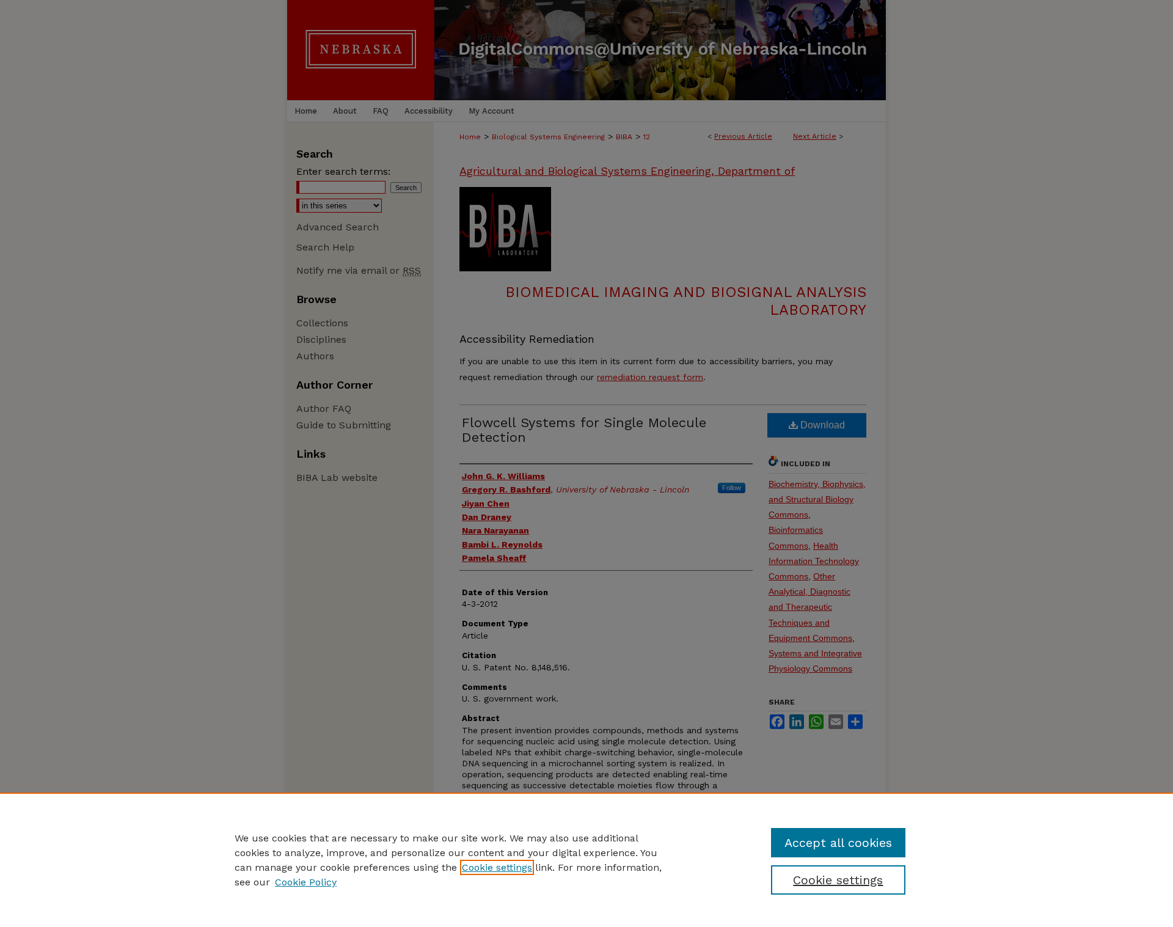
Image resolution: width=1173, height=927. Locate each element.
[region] (586, 860)
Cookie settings (497, 867)
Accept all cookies (838, 842)
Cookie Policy (306, 882)
